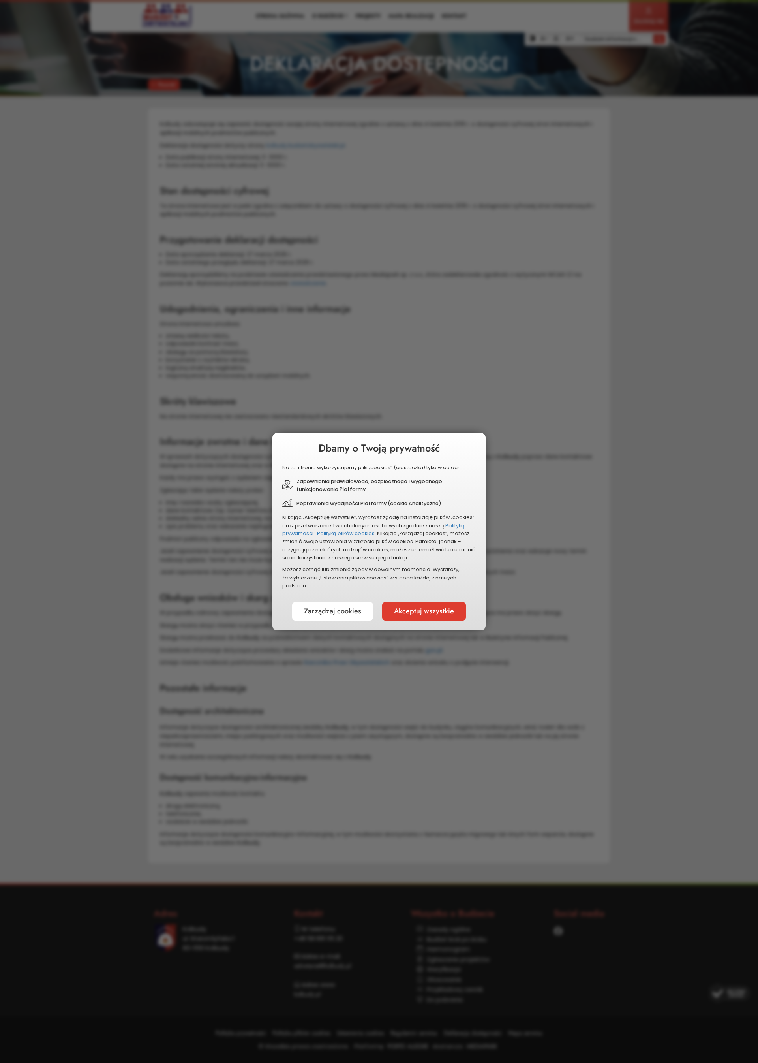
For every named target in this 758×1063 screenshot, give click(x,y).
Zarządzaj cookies (332, 611)
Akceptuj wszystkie (424, 611)
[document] (379, 531)
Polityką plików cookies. (346, 533)
